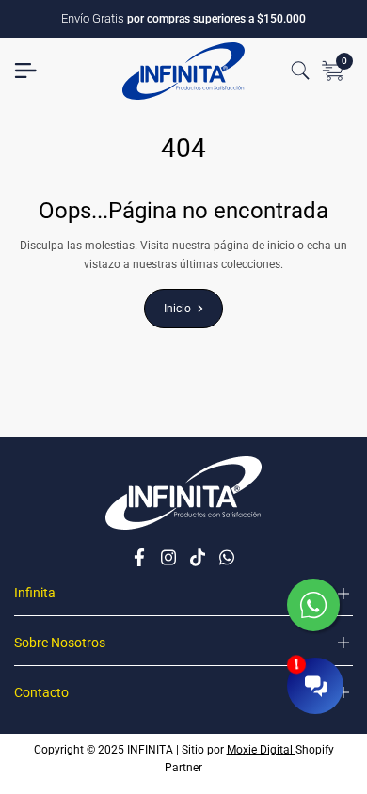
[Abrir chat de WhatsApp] (315, 607)
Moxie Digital (261, 749)
